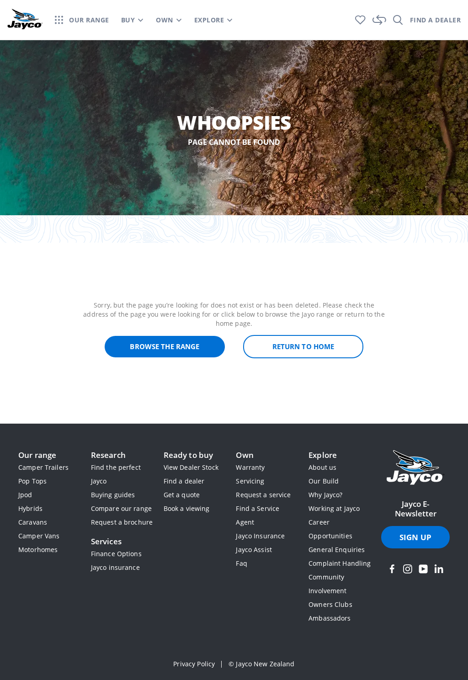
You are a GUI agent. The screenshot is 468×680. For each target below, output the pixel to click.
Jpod (25, 494)
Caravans (32, 522)
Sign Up (415, 537)
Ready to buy (188, 455)
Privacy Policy (194, 663)
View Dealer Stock (191, 467)
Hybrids (30, 508)
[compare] (379, 20)
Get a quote (182, 494)
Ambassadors (329, 618)
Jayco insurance (115, 567)
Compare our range (121, 508)
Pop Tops (32, 481)
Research (108, 455)
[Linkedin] (438, 569)
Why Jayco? (325, 494)
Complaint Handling (339, 563)
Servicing (250, 481)
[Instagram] (407, 569)
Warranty (250, 467)
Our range (37, 455)
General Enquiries (336, 549)
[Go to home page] (415, 468)
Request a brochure (122, 522)
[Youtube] (423, 569)
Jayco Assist (254, 549)
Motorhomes (38, 549)
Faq (241, 563)
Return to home (303, 346)
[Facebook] (392, 569)
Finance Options (116, 553)
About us (322, 467)
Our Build (323, 481)
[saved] (360, 20)
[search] (398, 20)
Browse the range (164, 346)
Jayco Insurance (260, 535)
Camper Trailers (43, 467)
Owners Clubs (330, 604)
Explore (322, 455)
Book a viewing (187, 508)
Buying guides (113, 494)
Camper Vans (38, 535)
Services (106, 541)
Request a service (263, 494)
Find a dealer (184, 481)
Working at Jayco (334, 508)
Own (244, 455)
